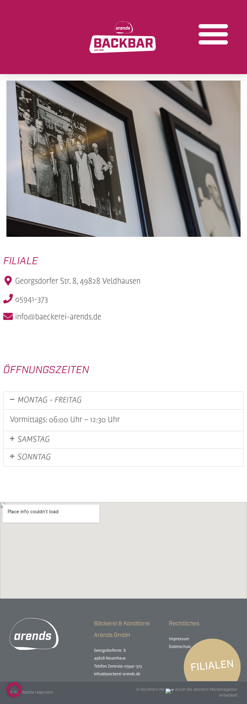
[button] (213, 34)
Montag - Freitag (50, 400)
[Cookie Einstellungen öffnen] (14, 696)
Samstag (34, 440)
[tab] (123, 400)
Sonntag (34, 457)
